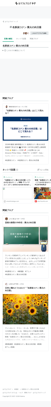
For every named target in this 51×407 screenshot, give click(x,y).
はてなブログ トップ (11, 21)
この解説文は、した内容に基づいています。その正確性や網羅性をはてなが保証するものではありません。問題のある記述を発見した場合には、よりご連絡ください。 (14, 50)
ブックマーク (8, 177)
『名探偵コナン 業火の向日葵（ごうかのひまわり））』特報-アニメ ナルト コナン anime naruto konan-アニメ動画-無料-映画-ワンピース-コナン (17, 182)
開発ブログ (27, 392)
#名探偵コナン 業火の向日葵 (28, 160)
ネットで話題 (21, 39)
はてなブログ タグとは (10, 392)
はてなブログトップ (39, 392)
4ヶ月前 (24, 107)
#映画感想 (9, 344)
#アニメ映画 (9, 347)
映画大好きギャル (14, 107)
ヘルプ (21, 392)
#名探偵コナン (10, 160)
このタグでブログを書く (39, 33)
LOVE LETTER (13, 284)
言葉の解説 (8, 39)
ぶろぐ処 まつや (14, 219)
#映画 (39, 344)
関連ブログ (34, 39)
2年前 (23, 219)
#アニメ (28, 271)
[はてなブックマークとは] (17, 169)
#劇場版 (21, 271)
